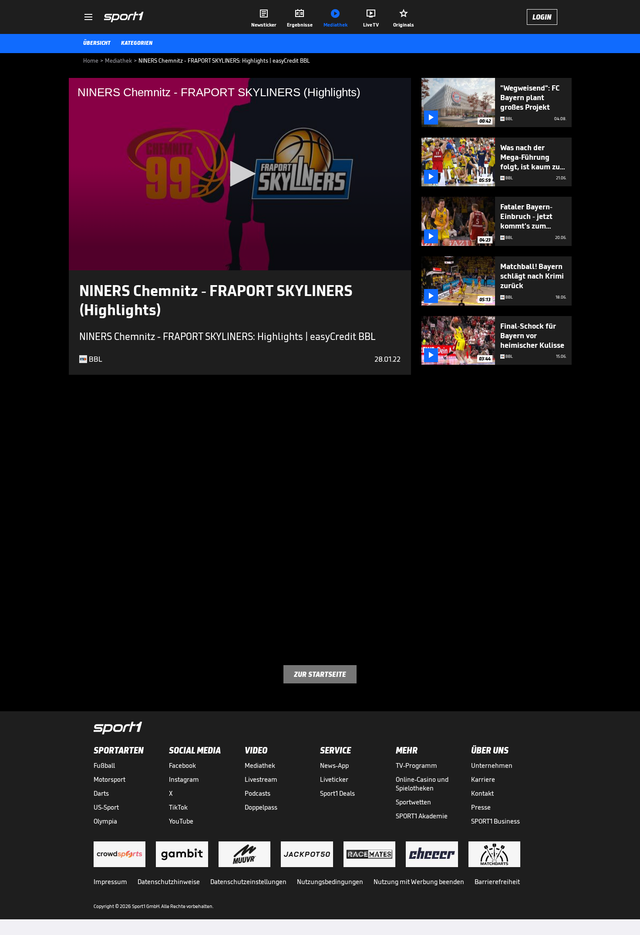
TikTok (178, 807)
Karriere (483, 779)
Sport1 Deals (337, 793)
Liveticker (334, 779)
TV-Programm (416, 765)
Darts (101, 793)
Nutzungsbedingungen (330, 882)
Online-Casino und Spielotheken (422, 783)
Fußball (104, 765)
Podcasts (257, 793)
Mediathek (260, 765)
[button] (240, 174)
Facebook (182, 765)
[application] (240, 174)
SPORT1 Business (495, 821)
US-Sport (106, 807)
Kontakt (482, 793)
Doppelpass (261, 807)
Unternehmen (491, 765)
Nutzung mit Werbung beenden (419, 882)
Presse (481, 807)
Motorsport (109, 779)
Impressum (110, 882)
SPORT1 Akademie (422, 816)
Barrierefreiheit (497, 882)
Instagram (184, 779)
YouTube (181, 821)
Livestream (261, 779)
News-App (334, 765)
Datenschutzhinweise (169, 882)
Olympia (105, 821)
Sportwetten (413, 802)
